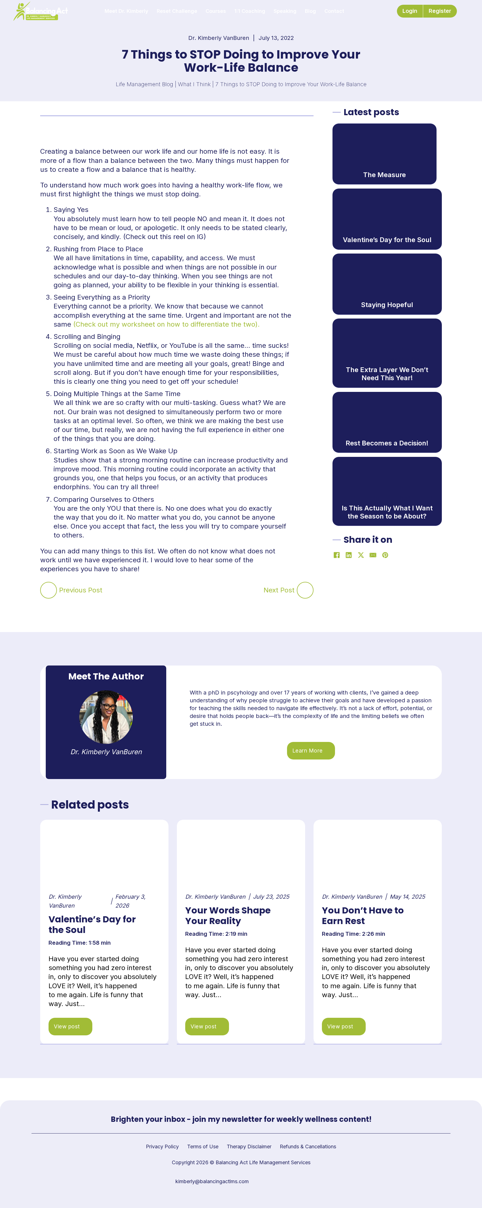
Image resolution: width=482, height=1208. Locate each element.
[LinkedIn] (348, 555)
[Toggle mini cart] (466, 11)
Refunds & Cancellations (308, 1146)
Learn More (307, 750)
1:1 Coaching (249, 11)
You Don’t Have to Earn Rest (363, 915)
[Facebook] (336, 555)
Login (410, 11)
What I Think (194, 84)
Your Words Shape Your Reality (228, 915)
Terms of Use (202, 1146)
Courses (216, 11)
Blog (310, 11)
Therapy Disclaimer (249, 1146)
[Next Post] (305, 590)
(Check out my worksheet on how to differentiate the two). (166, 324)
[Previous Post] (48, 590)
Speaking (285, 11)
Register (440, 11)
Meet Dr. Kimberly (126, 11)
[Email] (373, 555)
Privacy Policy (162, 1146)
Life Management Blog (144, 84)
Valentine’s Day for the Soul (92, 924)
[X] (361, 555)
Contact (334, 11)
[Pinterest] (385, 555)
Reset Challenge (177, 11)
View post (67, 1026)
